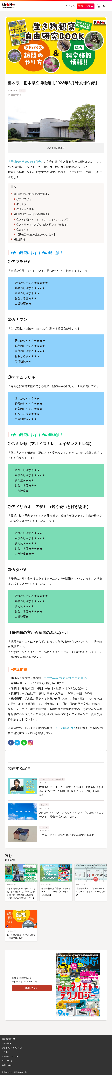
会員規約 (5, 1052)
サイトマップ (7, 1061)
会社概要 (5, 1043)
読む (22, 90)
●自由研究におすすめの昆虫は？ (31, 193)
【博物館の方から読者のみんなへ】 (36, 234)
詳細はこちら (31, 988)
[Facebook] (11, 742)
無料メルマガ (85, 6)
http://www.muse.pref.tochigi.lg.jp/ (65, 678)
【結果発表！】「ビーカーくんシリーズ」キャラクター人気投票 (90, 891)
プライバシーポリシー (11, 1048)
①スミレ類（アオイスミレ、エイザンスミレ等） (43, 219)
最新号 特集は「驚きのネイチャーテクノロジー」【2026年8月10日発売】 (55, 891)
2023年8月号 (16, 95)
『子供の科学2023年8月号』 (26, 161)
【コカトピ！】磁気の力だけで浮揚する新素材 (66, 834)
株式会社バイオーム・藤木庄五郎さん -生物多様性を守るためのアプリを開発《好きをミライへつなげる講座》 (71, 790)
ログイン (70, 6)
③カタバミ (22, 229)
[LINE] (24, 742)
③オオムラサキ (25, 209)
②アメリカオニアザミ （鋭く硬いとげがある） (42, 224)
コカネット (22, 1072)
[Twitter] (17, 742)
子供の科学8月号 (65, 727)
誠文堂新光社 (7, 1039)
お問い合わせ (7, 1065)
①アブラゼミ (23, 199)
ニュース (44, 805)
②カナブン (22, 204)
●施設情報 (19, 239)
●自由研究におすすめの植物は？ (31, 214)
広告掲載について (9, 1056)
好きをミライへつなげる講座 (52, 779)
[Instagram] (30, 742)
